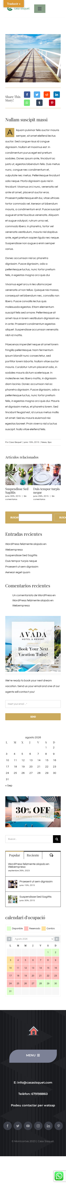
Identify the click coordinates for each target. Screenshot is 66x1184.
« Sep (8, 785)
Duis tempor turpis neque (46, 490)
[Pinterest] (52, 103)
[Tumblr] (39, 103)
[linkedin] (48, 1126)
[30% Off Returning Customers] (33, 797)
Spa (49, 442)
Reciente (33, 855)
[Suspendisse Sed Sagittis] (12, 898)
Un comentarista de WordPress (32, 595)
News (44, 442)
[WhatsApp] (27, 103)
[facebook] (7, 1126)
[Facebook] (27, 95)
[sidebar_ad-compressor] (33, 617)
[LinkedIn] (57, 95)
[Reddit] (47, 95)
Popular (14, 855)
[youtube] (28, 1126)
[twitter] (18, 1126)
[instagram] (38, 1126)
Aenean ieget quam (17, 572)
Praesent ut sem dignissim (21, 566)
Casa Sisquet (15, 442)
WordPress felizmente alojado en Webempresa (28, 865)
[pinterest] (58, 1126)
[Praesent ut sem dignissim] (12, 883)
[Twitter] (37, 95)
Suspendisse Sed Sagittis (16, 490)
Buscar (14, 517)
